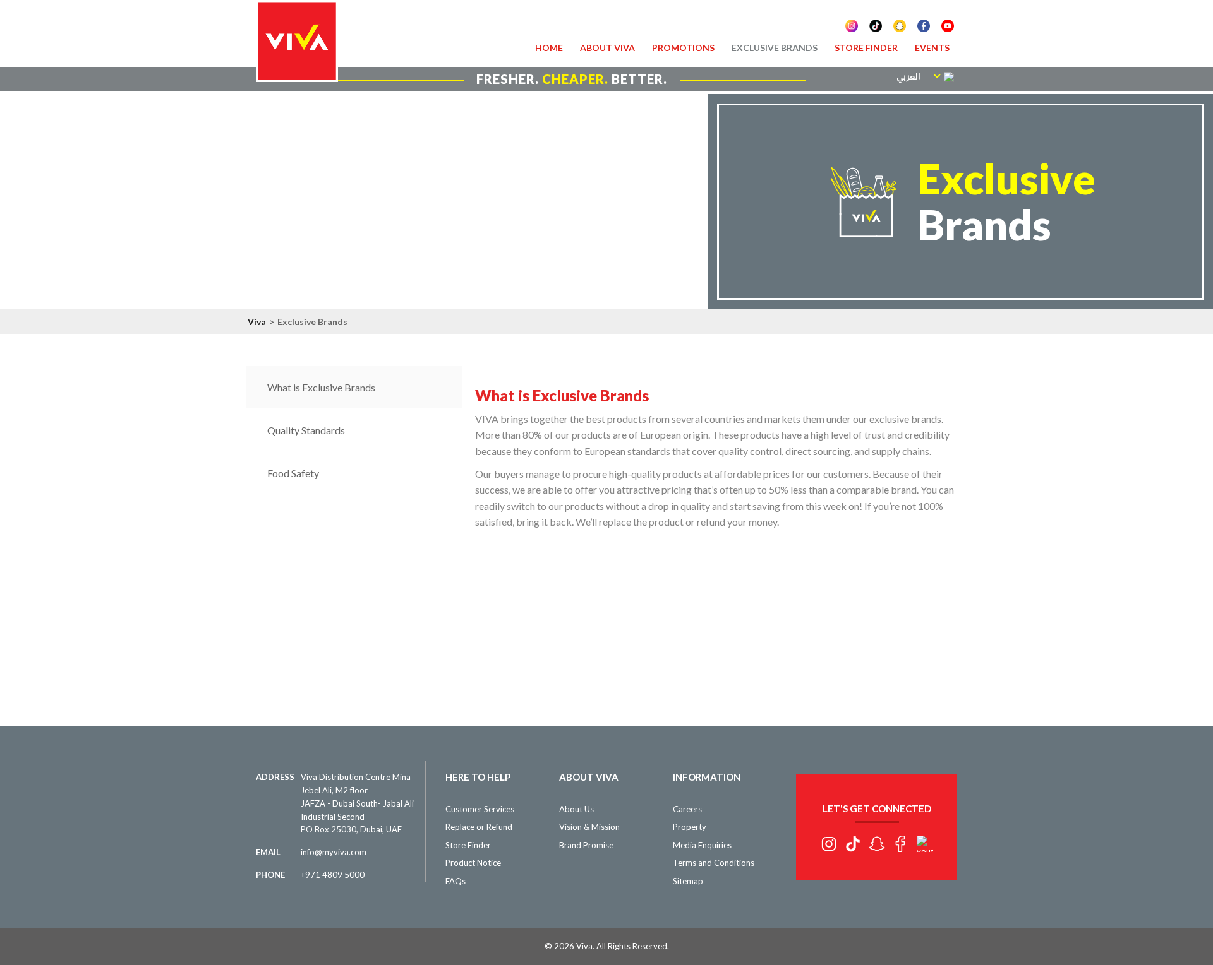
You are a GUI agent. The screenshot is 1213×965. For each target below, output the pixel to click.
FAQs (455, 881)
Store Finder (866, 47)
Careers (687, 809)
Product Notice (473, 863)
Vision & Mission (589, 827)
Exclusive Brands (775, 47)
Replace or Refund (478, 827)
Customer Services (479, 809)
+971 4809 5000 (333, 875)
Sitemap (688, 881)
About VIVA (607, 47)
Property (689, 827)
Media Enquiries (702, 845)
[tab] (354, 387)
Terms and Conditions (713, 863)
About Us (576, 809)
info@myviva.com (333, 852)
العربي (908, 76)
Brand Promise (586, 845)
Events (932, 47)
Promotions (683, 47)
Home (549, 47)
